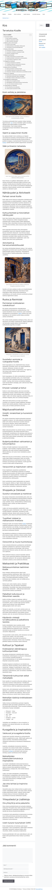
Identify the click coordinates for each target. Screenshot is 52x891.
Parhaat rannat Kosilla (11, 44)
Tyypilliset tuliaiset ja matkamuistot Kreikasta (16, 64)
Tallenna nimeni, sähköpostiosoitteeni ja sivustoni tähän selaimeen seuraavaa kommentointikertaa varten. (18, 876)
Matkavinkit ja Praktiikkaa (11, 67)
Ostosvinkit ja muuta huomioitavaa (14, 65)
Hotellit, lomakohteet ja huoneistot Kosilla (15, 56)
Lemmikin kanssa (36, 14)
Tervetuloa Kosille (8, 36)
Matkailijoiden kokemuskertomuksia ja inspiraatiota (17, 82)
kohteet (11, 751)
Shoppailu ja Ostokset (10, 61)
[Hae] (47, 25)
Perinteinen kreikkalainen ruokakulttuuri (15, 50)
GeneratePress (39, 889)
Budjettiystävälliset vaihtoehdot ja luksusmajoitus (17, 58)
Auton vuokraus (17, 14)
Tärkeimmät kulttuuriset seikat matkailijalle (15, 76)
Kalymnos (41, 45)
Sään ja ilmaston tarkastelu (12, 41)
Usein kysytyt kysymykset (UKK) (13, 88)
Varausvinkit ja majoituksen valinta (14, 59)
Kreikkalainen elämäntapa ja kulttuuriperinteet (15, 74)
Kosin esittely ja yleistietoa (11, 38)
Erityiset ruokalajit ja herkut (12, 53)
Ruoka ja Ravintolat (9, 49)
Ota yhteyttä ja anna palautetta (13, 87)
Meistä (4, 14)
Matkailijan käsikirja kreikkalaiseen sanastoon (16, 77)
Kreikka (9, 14)
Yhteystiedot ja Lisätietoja (11, 85)
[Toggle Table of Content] (29, 35)
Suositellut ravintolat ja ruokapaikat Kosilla (15, 52)
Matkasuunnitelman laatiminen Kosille (14, 68)
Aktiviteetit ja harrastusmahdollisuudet (15, 47)
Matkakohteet (6, 18)
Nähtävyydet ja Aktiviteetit (11, 42)
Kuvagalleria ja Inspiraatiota (11, 79)
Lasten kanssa (27, 14)
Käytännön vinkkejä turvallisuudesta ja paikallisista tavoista (19, 71)
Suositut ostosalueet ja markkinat (13, 62)
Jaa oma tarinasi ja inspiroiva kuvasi (14, 83)
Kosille (24, 523)
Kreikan (4, 142)
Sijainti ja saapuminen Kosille (12, 39)
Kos (12, 122)
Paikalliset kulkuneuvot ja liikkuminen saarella (16, 70)
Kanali (40, 41)
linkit (44, 14)
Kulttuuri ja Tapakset (9, 73)
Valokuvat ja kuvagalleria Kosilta (13, 80)
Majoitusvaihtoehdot (9, 55)
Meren (20, 313)
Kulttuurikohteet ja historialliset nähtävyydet (16, 45)
